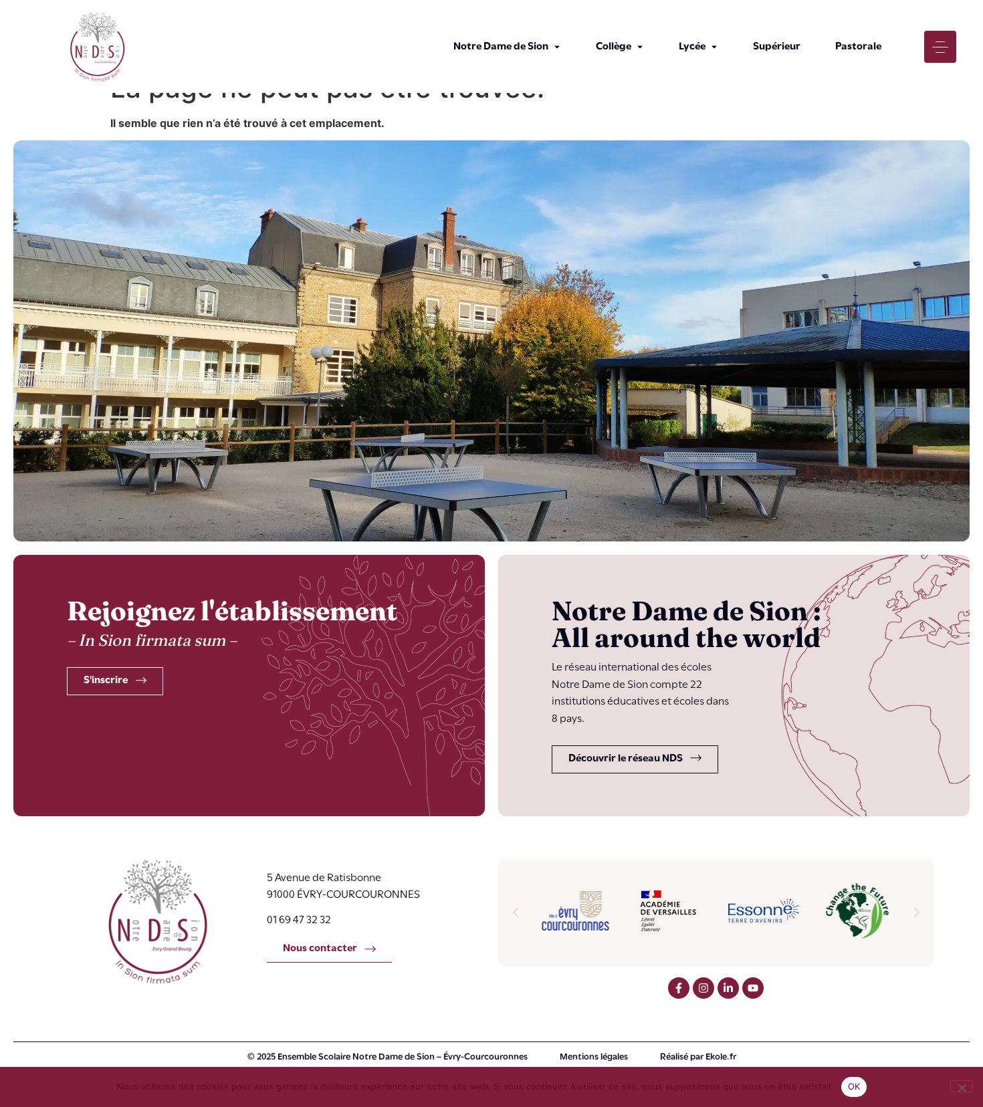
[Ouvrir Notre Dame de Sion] (557, 46)
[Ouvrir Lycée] (714, 46)
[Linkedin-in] (728, 988)
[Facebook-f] (678, 988)
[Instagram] (703, 988)
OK (854, 1086)
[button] (515, 912)
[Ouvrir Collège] (640, 46)
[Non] (961, 1086)
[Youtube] (753, 988)
